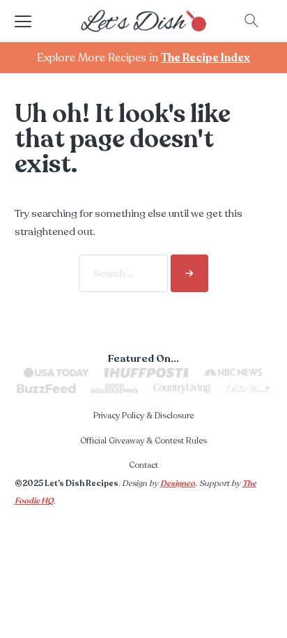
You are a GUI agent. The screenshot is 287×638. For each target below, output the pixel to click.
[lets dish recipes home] (143, 20)
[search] (189, 273)
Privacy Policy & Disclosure (143, 415)
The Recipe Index (205, 58)
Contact (143, 465)
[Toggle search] (251, 21)
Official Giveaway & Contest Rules (143, 440)
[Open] (35, 21)
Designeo (177, 483)
